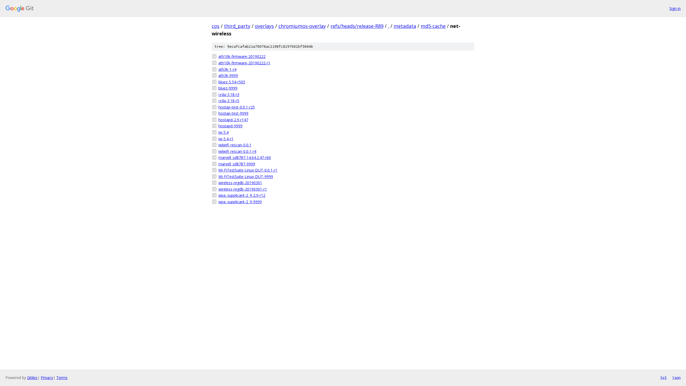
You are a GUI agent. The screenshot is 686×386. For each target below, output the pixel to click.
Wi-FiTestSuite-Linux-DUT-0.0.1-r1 (247, 170)
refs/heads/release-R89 (356, 26)
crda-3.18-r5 (228, 100)
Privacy (47, 377)
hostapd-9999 (230, 125)
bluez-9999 (227, 88)
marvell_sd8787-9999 (236, 163)
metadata (405, 26)
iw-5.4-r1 (225, 138)
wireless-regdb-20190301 (240, 182)
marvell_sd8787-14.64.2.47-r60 (244, 157)
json (676, 377)
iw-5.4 (223, 132)
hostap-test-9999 (233, 113)
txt (663, 377)
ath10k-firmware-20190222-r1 (244, 62)
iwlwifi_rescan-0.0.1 (234, 144)
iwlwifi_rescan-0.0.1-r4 (237, 151)
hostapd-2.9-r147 (233, 119)
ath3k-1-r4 (227, 69)
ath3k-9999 (228, 75)
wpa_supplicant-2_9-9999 (240, 201)
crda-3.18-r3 (228, 94)
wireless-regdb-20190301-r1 (242, 189)
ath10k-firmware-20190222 (242, 56)
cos (215, 26)
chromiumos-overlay (302, 26)
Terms (62, 377)
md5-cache (433, 26)
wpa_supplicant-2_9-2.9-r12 (241, 195)
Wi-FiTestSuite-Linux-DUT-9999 (245, 176)
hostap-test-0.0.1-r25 (236, 107)
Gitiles (32, 377)
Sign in (675, 8)
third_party (237, 26)
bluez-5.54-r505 (231, 81)
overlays (264, 26)
